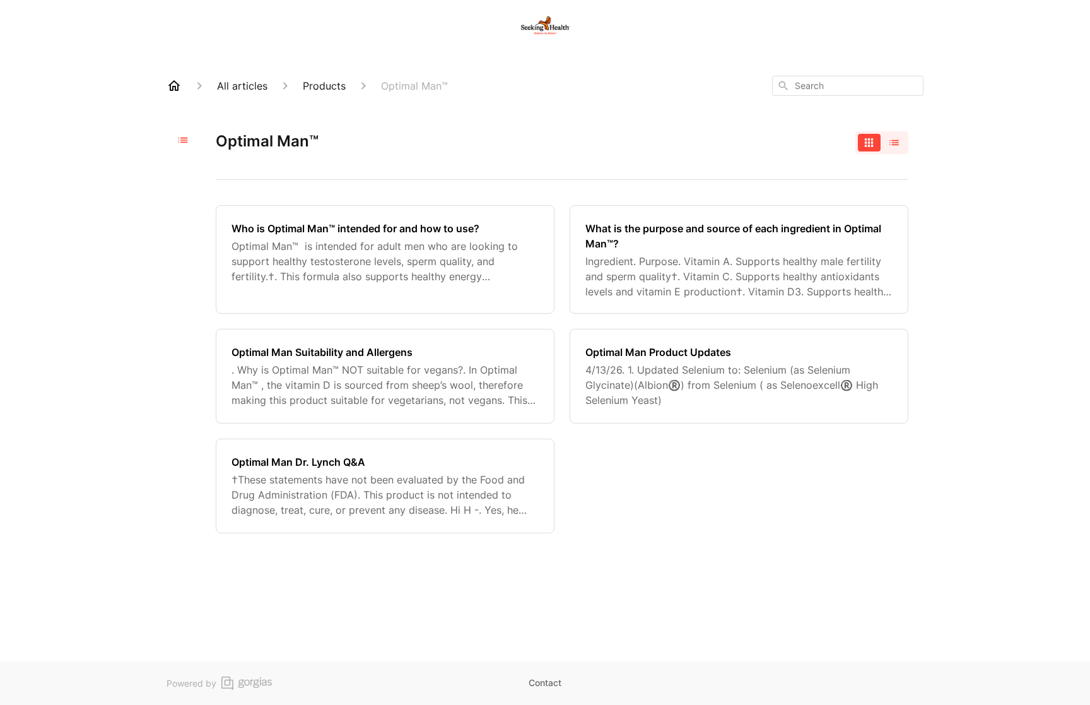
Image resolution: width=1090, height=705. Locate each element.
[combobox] (847, 86)
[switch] (881, 142)
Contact (545, 682)
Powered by (191, 683)
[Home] (174, 85)
